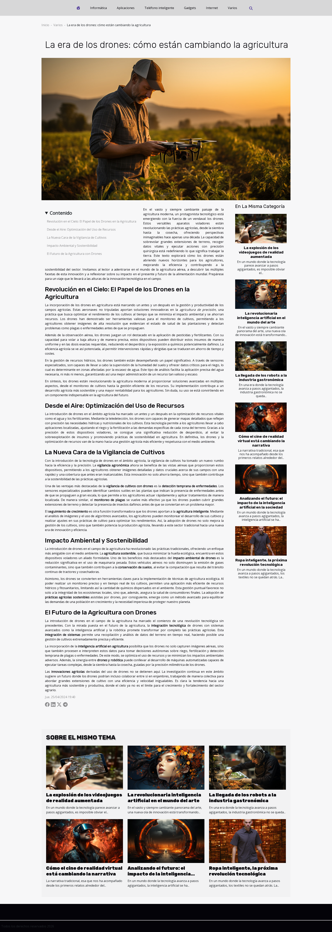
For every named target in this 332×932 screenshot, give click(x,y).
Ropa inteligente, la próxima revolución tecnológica (261, 562)
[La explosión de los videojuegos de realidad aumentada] (261, 228)
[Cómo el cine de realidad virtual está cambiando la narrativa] (261, 417)
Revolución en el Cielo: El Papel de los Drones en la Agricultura (91, 221)
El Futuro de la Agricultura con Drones (74, 254)
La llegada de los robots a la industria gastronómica (261, 377)
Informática (98, 8)
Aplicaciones (125, 8)
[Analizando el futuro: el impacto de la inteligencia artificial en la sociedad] (261, 479)
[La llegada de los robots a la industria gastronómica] (261, 356)
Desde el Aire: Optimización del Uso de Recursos (81, 229)
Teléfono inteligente (159, 8)
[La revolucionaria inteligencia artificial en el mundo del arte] (261, 294)
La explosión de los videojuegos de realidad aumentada (261, 252)
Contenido (61, 213)
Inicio (45, 25)
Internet (212, 8)
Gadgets (190, 8)
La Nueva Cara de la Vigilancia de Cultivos (76, 237)
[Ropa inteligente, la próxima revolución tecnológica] (261, 541)
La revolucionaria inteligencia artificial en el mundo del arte (261, 317)
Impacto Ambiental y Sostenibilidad (72, 245)
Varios (232, 8)
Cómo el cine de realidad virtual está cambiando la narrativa (261, 441)
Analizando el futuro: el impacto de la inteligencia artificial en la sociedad (261, 502)
